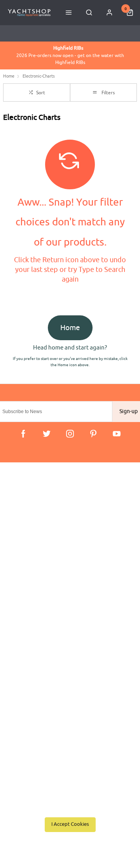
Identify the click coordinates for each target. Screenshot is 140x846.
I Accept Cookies (70, 824)
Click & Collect (25, 513)
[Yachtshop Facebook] (23, 433)
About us (19, 589)
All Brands (21, 620)
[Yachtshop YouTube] (116, 433)
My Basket (21, 600)
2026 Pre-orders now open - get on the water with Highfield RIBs (70, 55)
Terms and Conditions (33, 543)
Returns (18, 533)
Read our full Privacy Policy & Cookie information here (70, 807)
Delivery (18, 503)
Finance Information (31, 523)
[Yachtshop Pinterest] (93, 433)
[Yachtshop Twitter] (46, 433)
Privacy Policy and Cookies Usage (47, 553)
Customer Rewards (30, 610)
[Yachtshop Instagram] (70, 433)
